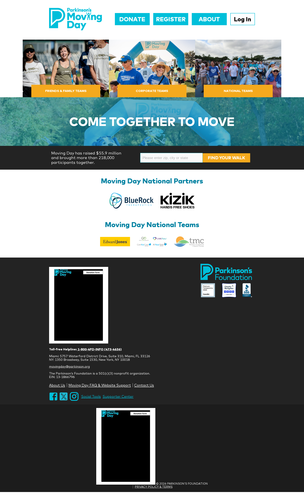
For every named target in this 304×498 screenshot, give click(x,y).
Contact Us (144, 385)
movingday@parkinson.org (69, 366)
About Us (57, 385)
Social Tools (91, 396)
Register (171, 19)
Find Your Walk (226, 157)
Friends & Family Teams (66, 91)
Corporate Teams (152, 91)
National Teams (238, 91)
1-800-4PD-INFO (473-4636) (99, 349)
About (209, 19)
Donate (132, 19)
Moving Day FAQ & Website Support (99, 385)
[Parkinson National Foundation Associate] (208, 290)
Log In (242, 19)
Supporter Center (118, 396)
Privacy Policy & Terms (154, 486)
